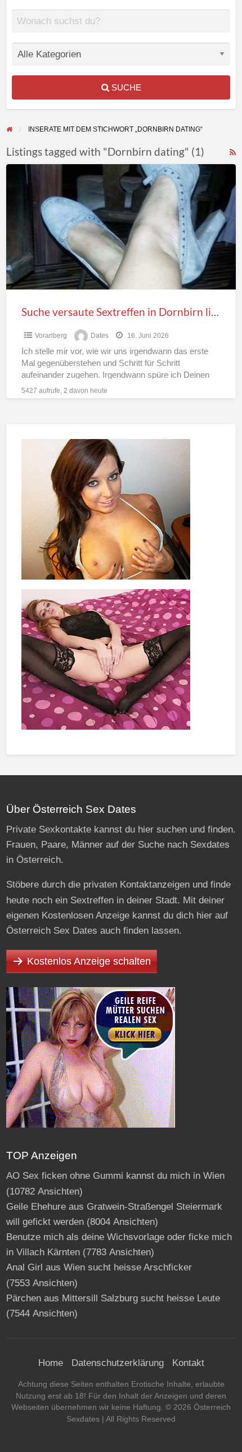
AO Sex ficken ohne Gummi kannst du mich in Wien (115, 1175)
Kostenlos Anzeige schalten (89, 961)
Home (50, 1363)
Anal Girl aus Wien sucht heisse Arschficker (99, 1267)
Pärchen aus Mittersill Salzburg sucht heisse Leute (113, 1298)
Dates (100, 336)
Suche (125, 87)
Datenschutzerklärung (117, 1363)
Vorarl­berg (51, 336)
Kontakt (188, 1363)
